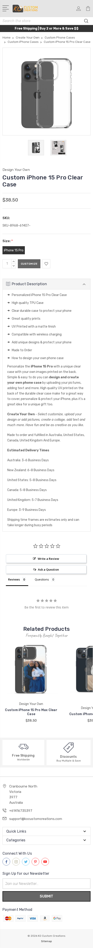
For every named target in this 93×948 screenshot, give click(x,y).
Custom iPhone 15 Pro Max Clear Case (31, 712)
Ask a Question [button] (48, 569)
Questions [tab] (42, 579)
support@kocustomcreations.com (35, 819)
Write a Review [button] (48, 559)
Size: (7, 241)
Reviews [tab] (14, 579)
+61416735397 (20, 811)
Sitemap (46, 941)
